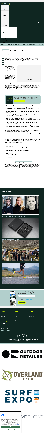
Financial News (17, 319)
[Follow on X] (7, 330)
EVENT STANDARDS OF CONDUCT (28, 339)
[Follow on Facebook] (5, 330)
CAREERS (10, 339)
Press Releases (5, 48)
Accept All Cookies (10, 426)
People (16, 320)
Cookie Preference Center (10, 429)
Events (4, 15)
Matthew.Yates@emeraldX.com (5, 328)
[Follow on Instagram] (3, 330)
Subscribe (5, 25)
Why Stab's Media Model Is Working (28, 44)
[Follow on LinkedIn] (2, 330)
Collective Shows (31, 316)
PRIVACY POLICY (25, 340)
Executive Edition (3, 315)
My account (5, 23)
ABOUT (7, 339)
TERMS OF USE (20, 340)
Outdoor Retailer (31, 315)
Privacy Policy (17, 424)
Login (4, 20)
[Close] (20, 413)
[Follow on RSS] (9, 330)
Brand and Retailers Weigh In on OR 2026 (14, 44)
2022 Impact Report (17, 58)
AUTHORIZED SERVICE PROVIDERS (18, 339)
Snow (16, 315)
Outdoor (16, 316)
